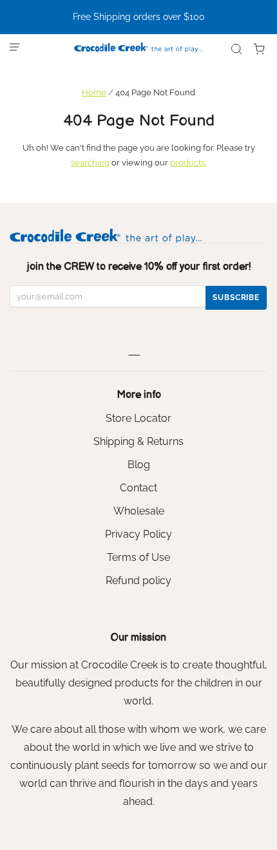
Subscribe (236, 297)
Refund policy (138, 580)
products (187, 162)
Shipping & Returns (138, 441)
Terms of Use (138, 557)
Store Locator (138, 418)
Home (94, 92)
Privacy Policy (138, 534)
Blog (139, 464)
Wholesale (138, 511)
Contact (138, 488)
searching (90, 162)
